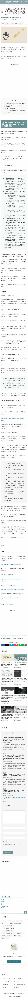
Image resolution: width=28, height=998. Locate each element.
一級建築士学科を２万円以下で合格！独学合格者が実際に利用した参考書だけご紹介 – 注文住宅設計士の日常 (13, 792)
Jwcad (18, 978)
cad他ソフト (6, 978)
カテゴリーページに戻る (7, 604)
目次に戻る (4, 545)
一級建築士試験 (6, 17)
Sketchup (11, 921)
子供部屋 (9, 935)
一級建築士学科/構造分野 (8, 928)
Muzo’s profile (6, 993)
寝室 (20, 935)
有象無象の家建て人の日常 (14, 2)
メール (5, 830)
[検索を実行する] (25, 912)
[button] (3, 645)
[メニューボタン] (2, 2)
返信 (5, 753)
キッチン (4, 923)
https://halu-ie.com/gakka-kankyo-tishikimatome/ (13, 589)
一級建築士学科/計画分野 (8, 933)
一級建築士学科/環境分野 (8, 930)
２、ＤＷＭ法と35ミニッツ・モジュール (16, 110)
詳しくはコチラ (14, 961)
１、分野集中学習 (11, 108)
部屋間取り (5, 938)
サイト (4, 835)
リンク (8, 112)
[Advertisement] (14, 79)
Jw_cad (4, 921)
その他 (5, 984)
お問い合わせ (12, 993)
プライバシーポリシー (20, 993)
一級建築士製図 (20, 933)
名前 (4, 826)
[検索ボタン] (26, 2)
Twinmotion (19, 921)
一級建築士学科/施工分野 (8, 925)
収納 (3, 935)
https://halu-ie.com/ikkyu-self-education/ (11, 564)
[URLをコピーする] (25, 645)
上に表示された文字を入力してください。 (11, 844)
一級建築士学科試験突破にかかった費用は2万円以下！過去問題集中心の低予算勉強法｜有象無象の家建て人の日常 (14, 739)
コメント (5, 809)
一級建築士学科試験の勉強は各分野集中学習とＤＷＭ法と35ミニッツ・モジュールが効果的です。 (15, 105)
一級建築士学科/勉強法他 (16, 17)
